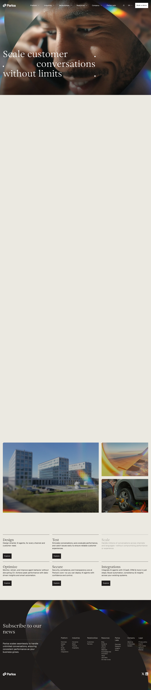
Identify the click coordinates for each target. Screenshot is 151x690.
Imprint (140, 644)
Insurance (75, 642)
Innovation (104, 654)
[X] (143, 673)
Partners (89, 644)
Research (118, 646)
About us (130, 642)
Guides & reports (104, 645)
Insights (117, 648)
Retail (74, 644)
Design (63, 644)
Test (62, 646)
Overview (64, 642)
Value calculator (104, 657)
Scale (62, 648)
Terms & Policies (140, 649)
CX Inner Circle (106, 660)
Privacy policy (142, 642)
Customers (90, 642)
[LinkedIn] (146, 673)
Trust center (142, 646)
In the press (131, 644)
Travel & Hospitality (75, 647)
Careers (130, 646)
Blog (102, 642)
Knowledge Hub (106, 652)
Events (103, 648)
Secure (63, 650)
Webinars (104, 650)
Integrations (64, 652)
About (117, 650)
